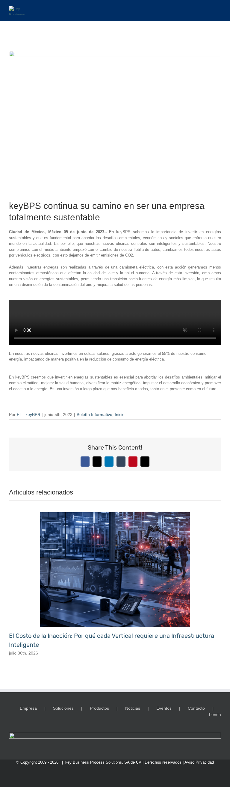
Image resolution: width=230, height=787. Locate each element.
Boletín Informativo (94, 414)
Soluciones (63, 708)
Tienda (214, 714)
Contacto (196, 708)
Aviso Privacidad (199, 762)
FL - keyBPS (28, 414)
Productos (99, 708)
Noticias (132, 708)
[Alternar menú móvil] (218, 9)
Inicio (120, 414)
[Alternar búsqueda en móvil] (207, 9)
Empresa (28, 708)
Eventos (164, 708)
